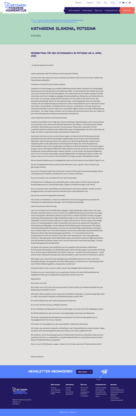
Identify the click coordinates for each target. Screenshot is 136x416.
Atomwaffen (70, 392)
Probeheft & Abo (100, 392)
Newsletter (90, 3)
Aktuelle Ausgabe (100, 388)
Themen (68, 390)
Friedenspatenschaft (117, 392)
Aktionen (53, 388)
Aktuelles (68, 388)
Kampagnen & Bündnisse (85, 393)
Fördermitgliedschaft (117, 390)
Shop (105, 3)
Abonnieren (82, 372)
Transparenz (84, 396)
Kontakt (112, 3)
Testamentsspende (116, 400)
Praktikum (84, 390)
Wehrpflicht (69, 394)
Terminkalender (55, 390)
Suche (80, 3)
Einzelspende (114, 388)
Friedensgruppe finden (56, 393)
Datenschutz (64, 412)
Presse (98, 3)
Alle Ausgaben (99, 390)
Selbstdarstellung (101, 394)
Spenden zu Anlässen (114, 395)
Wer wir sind (84, 388)
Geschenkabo (114, 398)
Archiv (97, 396)
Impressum (72, 412)
